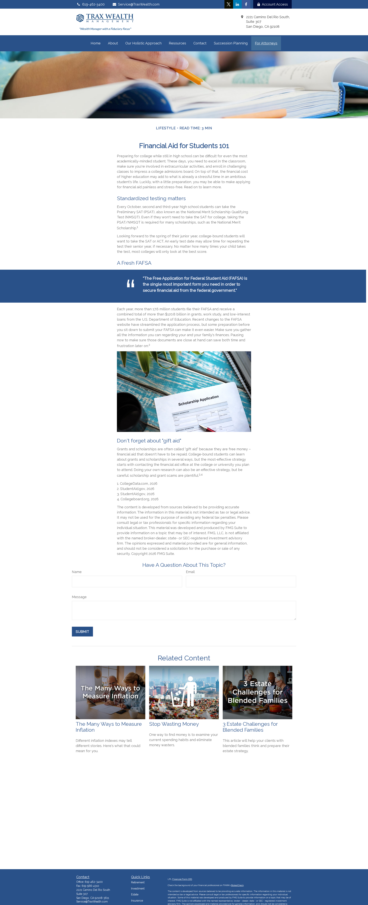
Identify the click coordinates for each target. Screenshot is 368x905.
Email (190, 572)
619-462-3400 (94, 881)
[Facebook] (246, 4)
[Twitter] (228, 4)
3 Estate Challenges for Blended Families (250, 727)
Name (77, 572)
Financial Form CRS (182, 879)
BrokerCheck (237, 885)
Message (79, 597)
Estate (134, 894)
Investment (138, 888)
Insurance (137, 900)
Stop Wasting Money (174, 724)
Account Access (275, 4)
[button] (95, 43)
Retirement (138, 882)
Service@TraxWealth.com (138, 4)
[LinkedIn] (237, 4)
